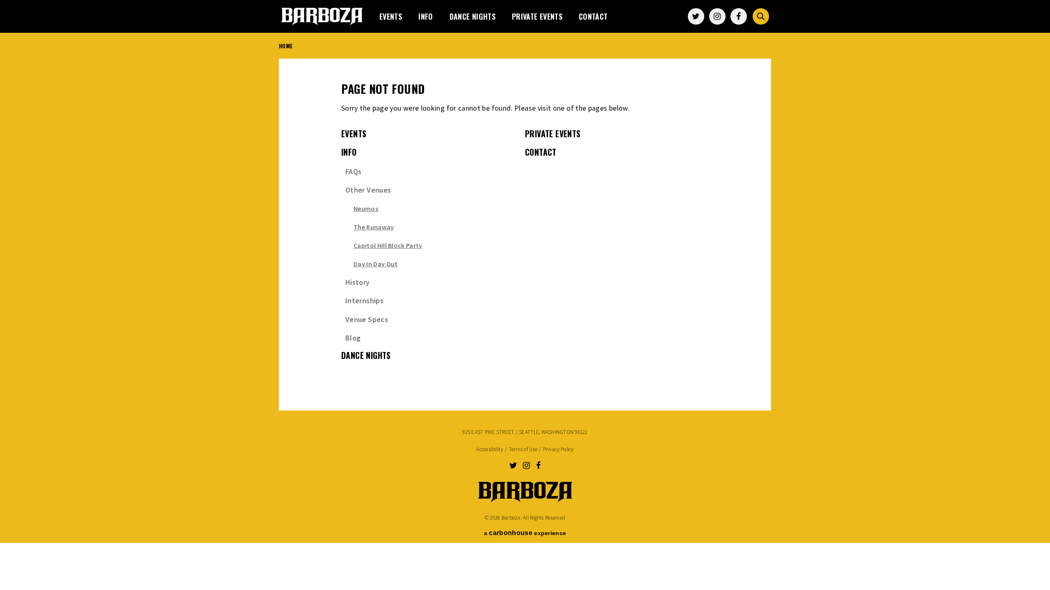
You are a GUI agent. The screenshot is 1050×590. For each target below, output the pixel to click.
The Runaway (374, 227)
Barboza (322, 16)
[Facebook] (738, 16)
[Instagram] (717, 16)
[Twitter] (696, 16)
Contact (593, 16)
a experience (525, 532)
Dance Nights (472, 16)
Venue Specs (366, 319)
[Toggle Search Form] (761, 16)
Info (425, 16)
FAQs (353, 171)
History (357, 282)
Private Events (537, 16)
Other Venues (368, 190)
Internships (364, 300)
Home (285, 46)
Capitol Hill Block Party (388, 245)
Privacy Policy (558, 449)
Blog (353, 338)
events (390, 16)
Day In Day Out (375, 264)
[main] (525, 230)
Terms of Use (523, 449)
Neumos (366, 208)
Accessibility (489, 449)
